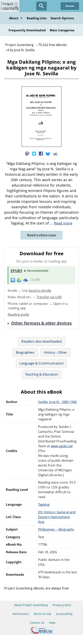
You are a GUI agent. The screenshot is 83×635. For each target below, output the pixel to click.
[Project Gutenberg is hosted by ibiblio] (41, 632)
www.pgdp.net (62, 446)
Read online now (41, 235)
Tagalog (44, 504)
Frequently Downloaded (27, 30)
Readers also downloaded (41, 341)
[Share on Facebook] (41, 153)
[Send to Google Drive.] (19, 279)
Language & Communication (41, 363)
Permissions (20, 614)
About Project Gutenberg (31, 605)
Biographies (25, 352)
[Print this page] (55, 153)
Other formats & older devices (41, 323)
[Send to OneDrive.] (25, 279)
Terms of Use (42, 614)
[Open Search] (41, 6)
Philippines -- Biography (56, 529)
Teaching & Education (41, 374)
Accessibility (64, 614)
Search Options (62, 18)
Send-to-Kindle (40, 290)
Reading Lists (37, 18)
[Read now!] (41, 146)
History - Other (55, 352)
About (15, 18)
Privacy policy (62, 605)
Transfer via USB (48, 297)
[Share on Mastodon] (27, 153)
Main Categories (62, 30)
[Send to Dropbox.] (13, 279)
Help (52, 623)
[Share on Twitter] (34, 153)
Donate (69, 6)
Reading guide (18, 314)
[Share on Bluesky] (48, 153)
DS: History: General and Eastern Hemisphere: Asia (57, 517)
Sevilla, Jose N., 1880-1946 (57, 402)
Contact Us (37, 623)
